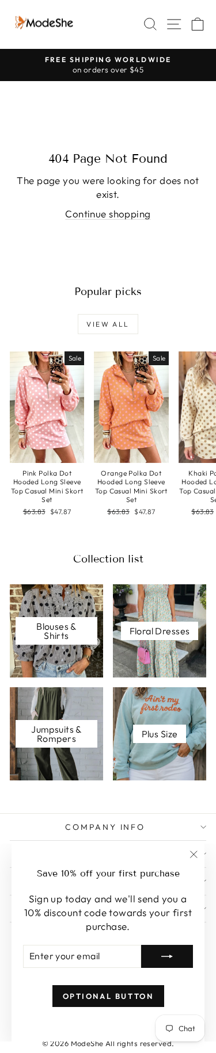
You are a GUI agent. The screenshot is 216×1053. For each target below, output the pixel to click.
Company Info (105, 827)
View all (107, 324)
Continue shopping (107, 214)
